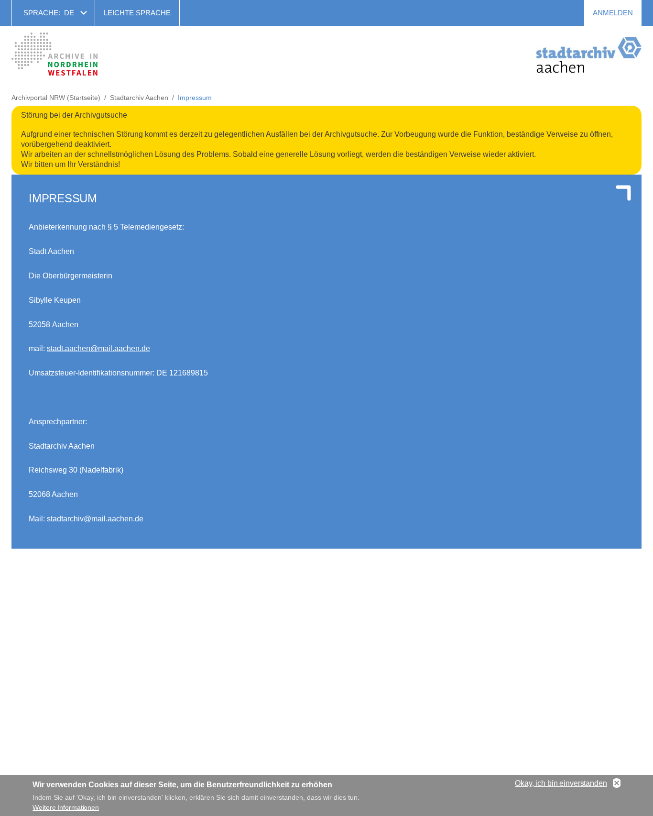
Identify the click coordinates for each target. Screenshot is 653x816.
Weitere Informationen (66, 807)
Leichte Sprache (137, 13)
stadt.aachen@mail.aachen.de (98, 348)
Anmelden (613, 13)
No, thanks (616, 783)
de (69, 13)
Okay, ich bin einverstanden (561, 783)
